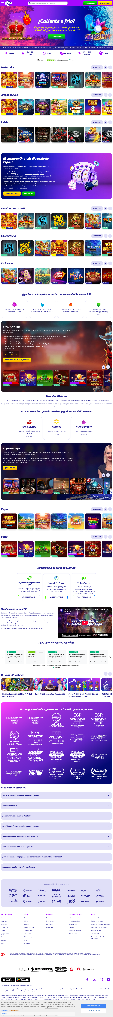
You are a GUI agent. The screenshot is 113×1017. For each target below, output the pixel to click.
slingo (17, 176)
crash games (24, 176)
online (28, 174)
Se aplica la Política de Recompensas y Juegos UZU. (95, 49)
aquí (94, 999)
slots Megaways (38, 174)
